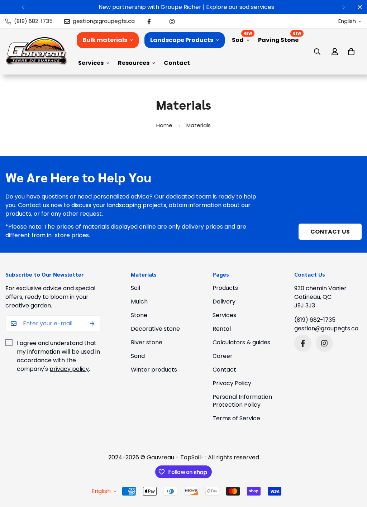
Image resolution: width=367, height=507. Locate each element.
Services (91, 63)
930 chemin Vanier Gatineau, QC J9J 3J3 (320, 297)
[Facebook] (149, 21)
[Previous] (23, 7)
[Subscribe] (92, 323)
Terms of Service (236, 418)
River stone (146, 342)
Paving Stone (278, 40)
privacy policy (69, 369)
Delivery (224, 301)
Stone (139, 315)
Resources (133, 63)
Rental (222, 329)
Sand (138, 356)
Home (164, 125)
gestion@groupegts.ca (326, 328)
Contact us (330, 232)
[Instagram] (172, 21)
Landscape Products (181, 40)
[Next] (344, 7)
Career (223, 356)
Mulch (139, 301)
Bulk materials (104, 40)
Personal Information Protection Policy (242, 401)
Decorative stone (155, 329)
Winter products (154, 369)
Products (225, 288)
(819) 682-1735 (314, 320)
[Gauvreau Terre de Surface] (36, 51)
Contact (177, 63)
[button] (351, 51)
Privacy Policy (232, 383)
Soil (135, 288)
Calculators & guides (241, 342)
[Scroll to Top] (353, 468)
